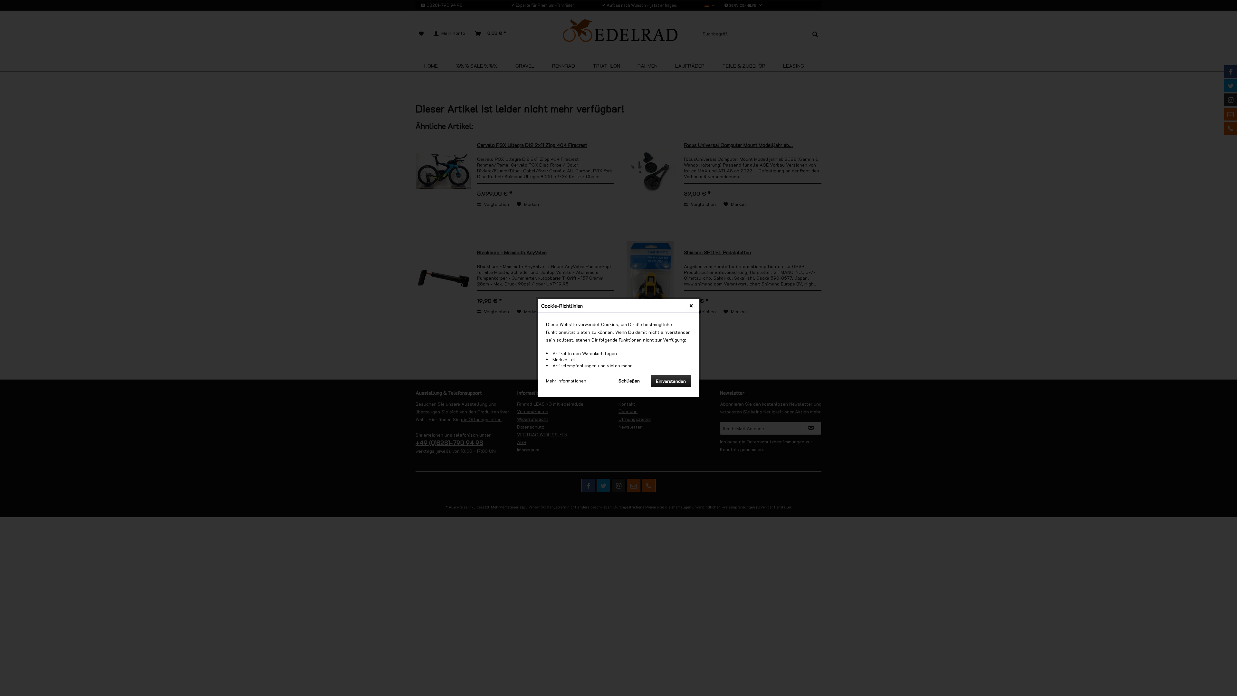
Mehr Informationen (566, 381)
